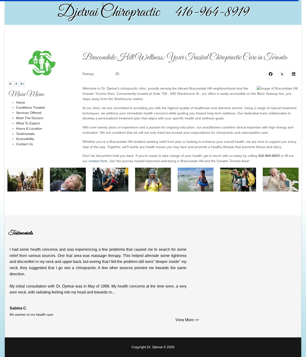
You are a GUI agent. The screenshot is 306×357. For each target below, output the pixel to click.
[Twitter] (282, 74)
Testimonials (25, 134)
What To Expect (28, 123)
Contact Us (24, 144)
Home (20, 102)
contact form (97, 161)
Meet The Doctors (29, 118)
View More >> (187, 320)
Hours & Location (29, 128)
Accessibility (25, 139)
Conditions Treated (30, 107)
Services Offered (28, 113)
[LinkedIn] (294, 74)
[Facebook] (271, 74)
